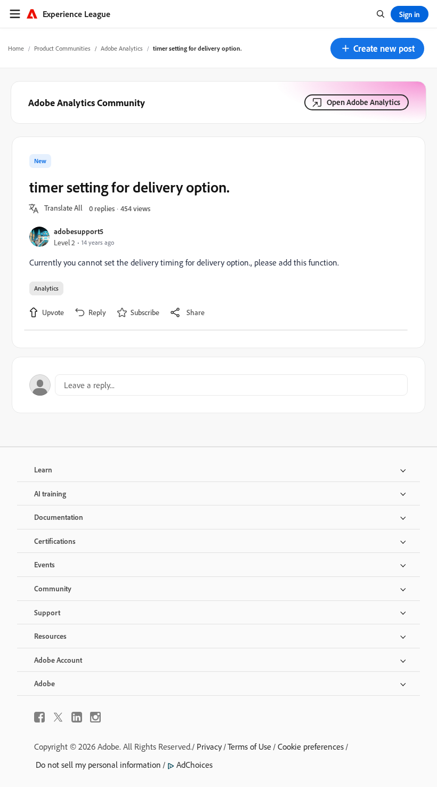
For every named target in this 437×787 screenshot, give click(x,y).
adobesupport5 (78, 231)
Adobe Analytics (122, 48)
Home (16, 48)
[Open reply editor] (218, 385)
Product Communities (62, 48)
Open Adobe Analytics (363, 102)
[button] (377, 48)
